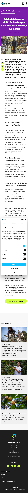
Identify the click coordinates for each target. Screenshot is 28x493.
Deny (14, 272)
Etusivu (2, 10)
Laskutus (3, 477)
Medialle (3, 474)
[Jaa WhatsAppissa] (2, 69)
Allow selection (14, 268)
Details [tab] (14, 223)
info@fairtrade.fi (14, 452)
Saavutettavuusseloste (19, 489)
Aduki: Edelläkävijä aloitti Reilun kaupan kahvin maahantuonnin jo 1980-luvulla (11, 12)
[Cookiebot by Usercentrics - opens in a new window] (20, 219)
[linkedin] (2, 66)
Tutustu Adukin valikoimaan (15, 301)
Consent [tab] (5, 223)
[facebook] (2, 62)
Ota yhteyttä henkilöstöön (14, 456)
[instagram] (12, 466)
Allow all (14, 264)
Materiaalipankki (5, 471)
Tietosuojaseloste (7, 489)
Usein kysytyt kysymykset (8, 481)
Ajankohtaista (9, 10)
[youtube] (18, 466)
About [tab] (22, 223)
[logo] (5, 3)
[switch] (24, 250)
